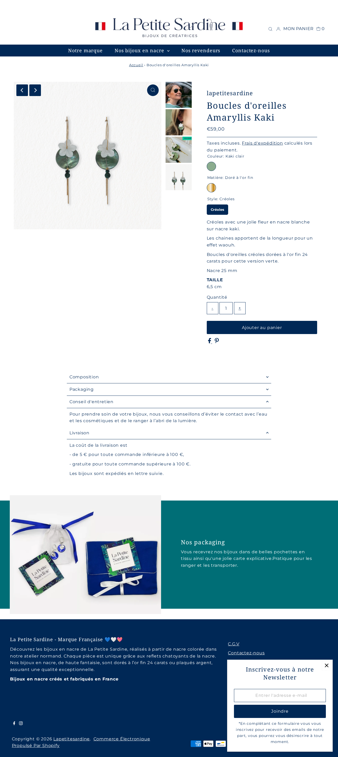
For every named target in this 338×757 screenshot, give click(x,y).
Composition (84, 376)
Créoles (217, 208)
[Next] (35, 90)
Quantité (217, 297)
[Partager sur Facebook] (210, 341)
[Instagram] (16, 6)
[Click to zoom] (153, 90)
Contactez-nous (246, 652)
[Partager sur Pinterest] (217, 341)
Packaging (81, 389)
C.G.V (233, 643)
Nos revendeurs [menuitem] (200, 50)
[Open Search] (270, 28)
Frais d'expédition (262, 143)
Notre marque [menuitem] (85, 50)
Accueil (136, 65)
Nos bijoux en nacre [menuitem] (140, 50)
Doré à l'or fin (211, 187)
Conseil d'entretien (91, 401)
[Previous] (22, 90)
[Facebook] (9, 6)
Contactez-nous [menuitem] (251, 50)
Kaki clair (211, 166)
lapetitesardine (71, 738)
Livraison (79, 432)
